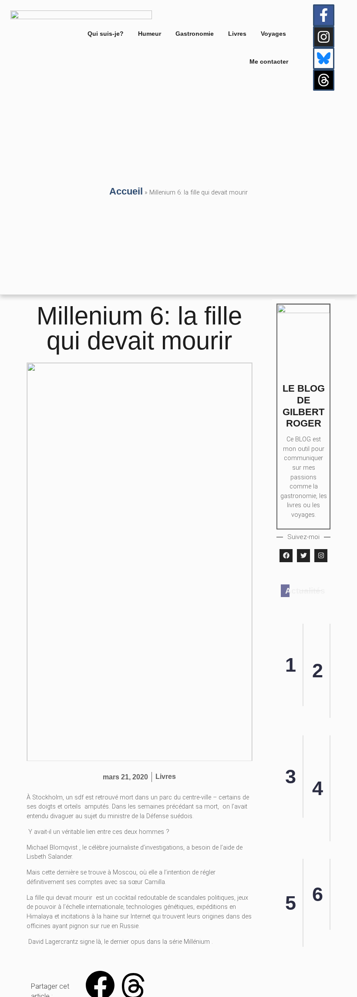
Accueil (126, 191)
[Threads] (324, 80)
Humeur (149, 33)
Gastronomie (194, 33)
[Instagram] (324, 37)
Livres (237, 33)
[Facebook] (286, 555)
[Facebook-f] (324, 15)
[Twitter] (303, 555)
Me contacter (268, 61)
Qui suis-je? (106, 33)
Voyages (273, 33)
